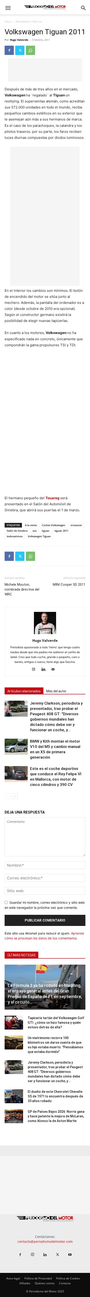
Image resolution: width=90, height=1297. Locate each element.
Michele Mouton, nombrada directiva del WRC (22, 589)
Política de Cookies (68, 1278)
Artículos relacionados (24, 691)
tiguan (45, 530)
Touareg (52, 498)
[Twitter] (19, 50)
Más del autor (56, 691)
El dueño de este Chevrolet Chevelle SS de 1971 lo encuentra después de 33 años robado (55, 1096)
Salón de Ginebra (17, 530)
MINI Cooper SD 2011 (69, 584)
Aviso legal (13, 1278)
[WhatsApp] (30, 50)
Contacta (65, 1283)
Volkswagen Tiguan (39, 536)
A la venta (31, 525)
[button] (7, 8)
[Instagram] (35, 669)
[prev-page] (7, 796)
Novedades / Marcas (29, 21)
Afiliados (24, 1283)
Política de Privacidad (38, 1278)
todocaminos (15, 536)
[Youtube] (70, 1254)
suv (35, 530)
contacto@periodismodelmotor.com (45, 1241)
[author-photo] (45, 634)
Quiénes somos (45, 1283)
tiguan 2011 (61, 530)
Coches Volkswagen (53, 525)
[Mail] (55, 669)
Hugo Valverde (19, 39)
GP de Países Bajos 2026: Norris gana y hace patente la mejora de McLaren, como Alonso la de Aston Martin (56, 1116)
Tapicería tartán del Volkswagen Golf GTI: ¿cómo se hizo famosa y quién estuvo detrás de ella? (56, 1022)
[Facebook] (9, 50)
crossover (76, 525)
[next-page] (15, 796)
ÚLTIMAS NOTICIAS (21, 955)
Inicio (8, 21)
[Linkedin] (45, 669)
